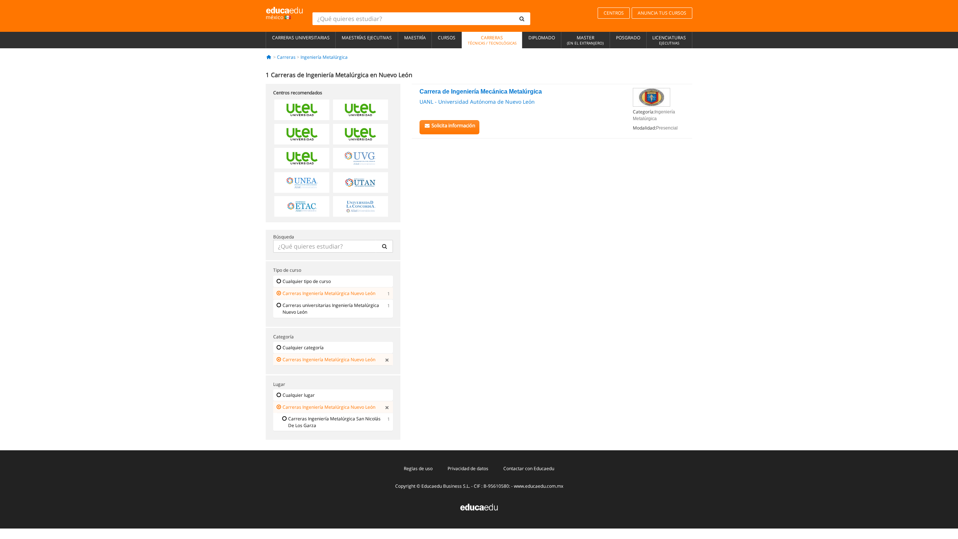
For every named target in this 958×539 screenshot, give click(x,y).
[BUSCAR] (384, 246)
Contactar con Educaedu (528, 468)
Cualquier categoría (303, 347)
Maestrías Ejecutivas (367, 37)
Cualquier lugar (299, 395)
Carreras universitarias (301, 37)
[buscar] (522, 18)
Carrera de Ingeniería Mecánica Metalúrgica (480, 91)
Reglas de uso (418, 468)
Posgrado (628, 37)
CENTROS (614, 13)
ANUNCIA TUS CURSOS (662, 13)
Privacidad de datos (468, 468)
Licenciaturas (669, 40)
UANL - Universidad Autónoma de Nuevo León (477, 101)
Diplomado (541, 37)
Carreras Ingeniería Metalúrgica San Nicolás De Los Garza (334, 422)
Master (585, 40)
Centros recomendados (297, 92)
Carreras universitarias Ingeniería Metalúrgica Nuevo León (331, 308)
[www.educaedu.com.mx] (479, 506)
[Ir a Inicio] (269, 57)
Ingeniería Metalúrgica (324, 57)
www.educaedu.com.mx (538, 486)
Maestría (415, 37)
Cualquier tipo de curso (307, 281)
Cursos (446, 37)
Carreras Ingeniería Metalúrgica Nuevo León (329, 293)
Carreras (492, 40)
